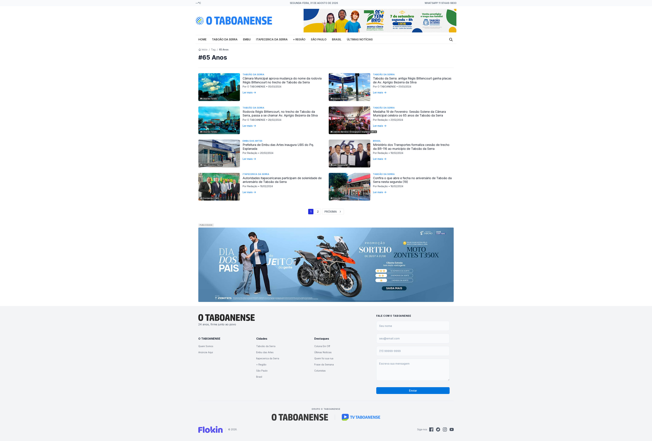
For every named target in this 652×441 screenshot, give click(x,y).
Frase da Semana (324, 364)
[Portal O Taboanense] (300, 417)
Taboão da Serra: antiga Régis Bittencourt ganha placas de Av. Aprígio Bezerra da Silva (412, 80)
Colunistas (320, 370)
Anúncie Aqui (205, 352)
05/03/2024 (274, 86)
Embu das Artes (252, 141)
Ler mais (248, 92)
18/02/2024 (397, 186)
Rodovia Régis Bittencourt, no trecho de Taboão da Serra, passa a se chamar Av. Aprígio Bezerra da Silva (280, 113)
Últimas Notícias (360, 39)
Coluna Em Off (322, 346)
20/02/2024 (266, 152)
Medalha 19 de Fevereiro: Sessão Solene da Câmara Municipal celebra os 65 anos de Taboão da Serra (409, 113)
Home (202, 39)
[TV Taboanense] (361, 417)
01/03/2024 (405, 86)
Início (204, 49)
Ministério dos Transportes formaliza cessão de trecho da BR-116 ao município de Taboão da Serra (411, 146)
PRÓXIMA (330, 211)
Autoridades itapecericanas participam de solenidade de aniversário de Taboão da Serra (282, 180)
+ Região (299, 39)
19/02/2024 (397, 152)
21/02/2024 (397, 119)
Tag (213, 49)
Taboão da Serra (225, 39)
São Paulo (319, 39)
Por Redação (380, 119)
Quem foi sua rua (323, 358)
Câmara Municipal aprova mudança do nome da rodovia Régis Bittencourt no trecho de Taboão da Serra (282, 80)
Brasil (336, 39)
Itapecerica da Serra (272, 39)
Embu (247, 39)
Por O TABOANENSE (254, 86)
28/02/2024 (274, 119)
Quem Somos (205, 346)
